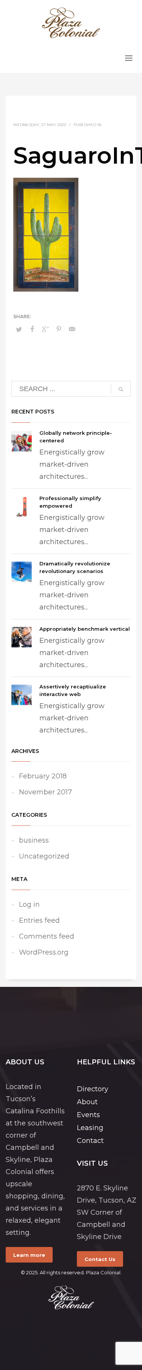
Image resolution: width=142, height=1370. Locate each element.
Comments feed (46, 936)
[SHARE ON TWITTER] (19, 329)
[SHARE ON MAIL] (72, 329)
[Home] (71, 1297)
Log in (29, 904)
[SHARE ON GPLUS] (45, 329)
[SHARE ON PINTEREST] (58, 329)
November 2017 (45, 792)
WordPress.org (44, 952)
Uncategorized (44, 856)
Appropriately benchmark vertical (84, 629)
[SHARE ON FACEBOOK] (32, 329)
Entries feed (39, 920)
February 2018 (43, 776)
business (34, 840)
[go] (121, 389)
